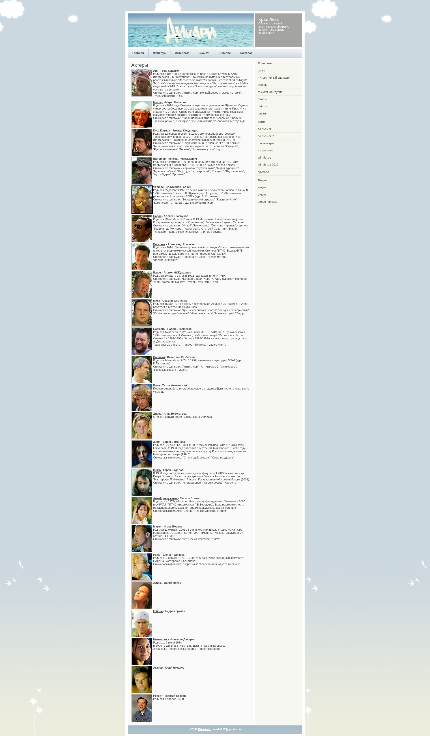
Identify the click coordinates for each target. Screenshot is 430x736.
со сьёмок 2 (266, 136)
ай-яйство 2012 (268, 164)
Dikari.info (204, 729)
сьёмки (262, 106)
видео (262, 187)
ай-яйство (264, 157)
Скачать (204, 53)
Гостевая (246, 53)
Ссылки (225, 53)
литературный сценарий (274, 77)
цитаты (262, 113)
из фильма (265, 150)
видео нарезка (267, 201)
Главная (138, 53)
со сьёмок (264, 129)
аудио (262, 194)
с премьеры (266, 143)
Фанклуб (159, 53)
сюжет (262, 70)
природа (263, 172)
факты (262, 99)
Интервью (182, 53)
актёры (262, 84)
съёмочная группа (270, 92)
